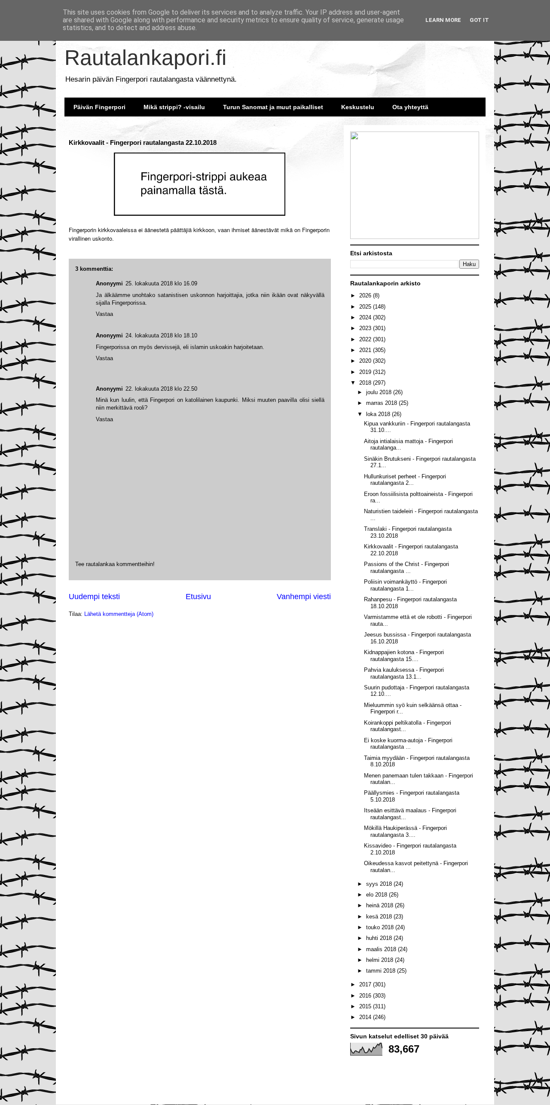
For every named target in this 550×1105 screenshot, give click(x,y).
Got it (479, 20)
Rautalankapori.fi (145, 58)
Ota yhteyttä (410, 107)
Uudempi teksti (94, 596)
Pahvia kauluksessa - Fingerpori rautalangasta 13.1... (404, 673)
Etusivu (198, 596)
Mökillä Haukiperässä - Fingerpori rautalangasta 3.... (405, 831)
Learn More (443, 20)
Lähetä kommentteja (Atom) (118, 614)
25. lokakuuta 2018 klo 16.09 (161, 283)
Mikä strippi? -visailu (174, 107)
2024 (366, 317)
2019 (366, 372)
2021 (366, 350)
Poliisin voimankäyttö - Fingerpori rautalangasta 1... (405, 585)
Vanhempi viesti (304, 596)
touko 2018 (380, 927)
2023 (366, 328)
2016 (366, 995)
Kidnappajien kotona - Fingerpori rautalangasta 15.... (404, 655)
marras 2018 (382, 403)
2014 (366, 1017)
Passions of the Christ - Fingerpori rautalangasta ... (406, 567)
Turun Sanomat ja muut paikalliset (273, 107)
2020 (366, 361)
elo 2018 (377, 894)
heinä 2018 (380, 905)
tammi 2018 (381, 970)
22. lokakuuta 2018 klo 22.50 (161, 389)
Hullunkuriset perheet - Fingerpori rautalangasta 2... (405, 480)
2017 (366, 984)
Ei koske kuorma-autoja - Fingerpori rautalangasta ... (408, 743)
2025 (366, 306)
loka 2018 (379, 414)
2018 (366, 383)
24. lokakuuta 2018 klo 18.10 (161, 335)
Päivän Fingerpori (99, 107)
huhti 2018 (380, 938)
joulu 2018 (379, 392)
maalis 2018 (382, 949)
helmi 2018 (380, 960)
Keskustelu (357, 107)
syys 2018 (380, 884)
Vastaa (104, 419)
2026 (366, 295)
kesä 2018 (380, 916)
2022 (366, 339)
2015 (366, 1006)
